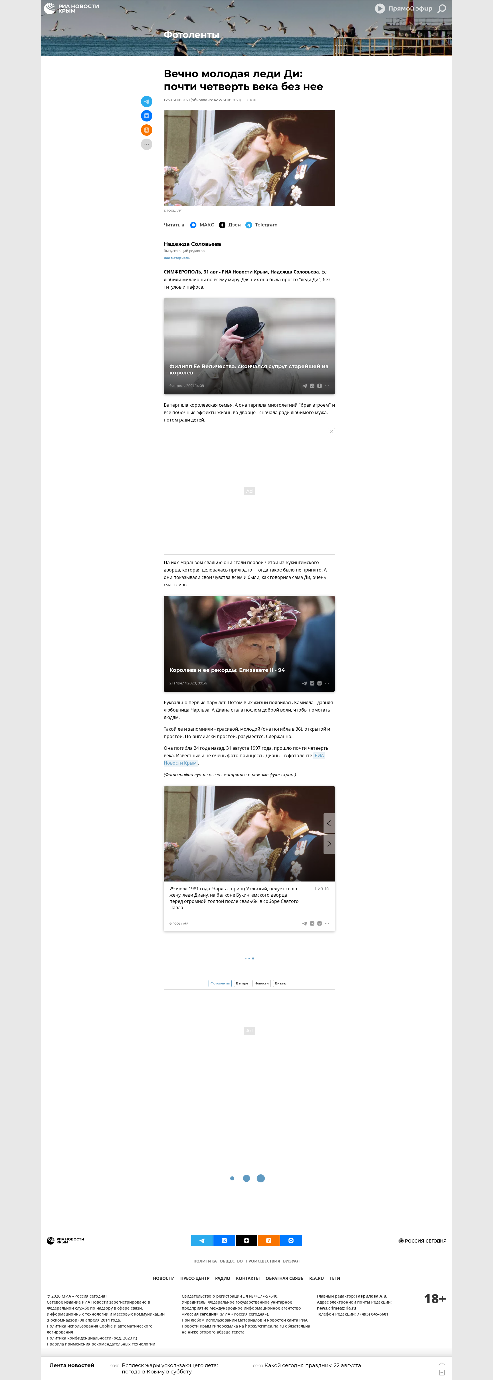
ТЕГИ (335, 1279)
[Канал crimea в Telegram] (202, 1240)
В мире (242, 983)
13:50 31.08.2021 (177, 100)
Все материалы (177, 258)
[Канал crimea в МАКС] (291, 1240)
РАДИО (222, 1279)
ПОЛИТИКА (205, 1261)
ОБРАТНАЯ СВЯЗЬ (285, 1279)
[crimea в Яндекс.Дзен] (246, 1240)
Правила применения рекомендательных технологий (101, 1344)
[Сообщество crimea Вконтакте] (224, 1240)
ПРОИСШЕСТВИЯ (263, 1261)
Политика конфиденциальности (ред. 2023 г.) (92, 1338)
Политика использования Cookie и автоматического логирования (100, 1329)
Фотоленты (220, 983)
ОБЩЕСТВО (231, 1261)
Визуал (281, 983)
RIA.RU (316, 1279)
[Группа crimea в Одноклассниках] (269, 1240)
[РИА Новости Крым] (71, 8)
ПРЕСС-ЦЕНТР (194, 1279)
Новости (261, 983)
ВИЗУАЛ (291, 1261)
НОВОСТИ (164, 1279)
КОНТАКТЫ (248, 1279)
